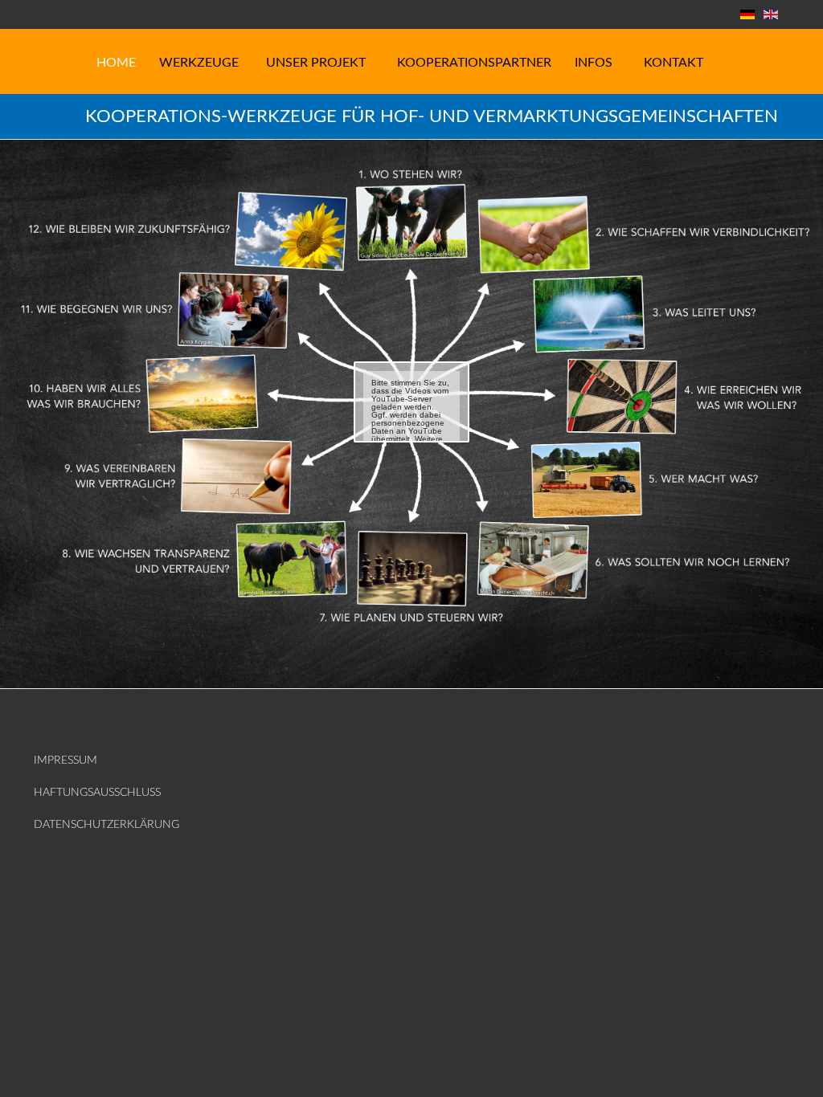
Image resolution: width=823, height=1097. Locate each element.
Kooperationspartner (474, 62)
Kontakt (673, 62)
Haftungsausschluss (97, 792)
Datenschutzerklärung (106, 824)
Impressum (65, 760)
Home (116, 62)
